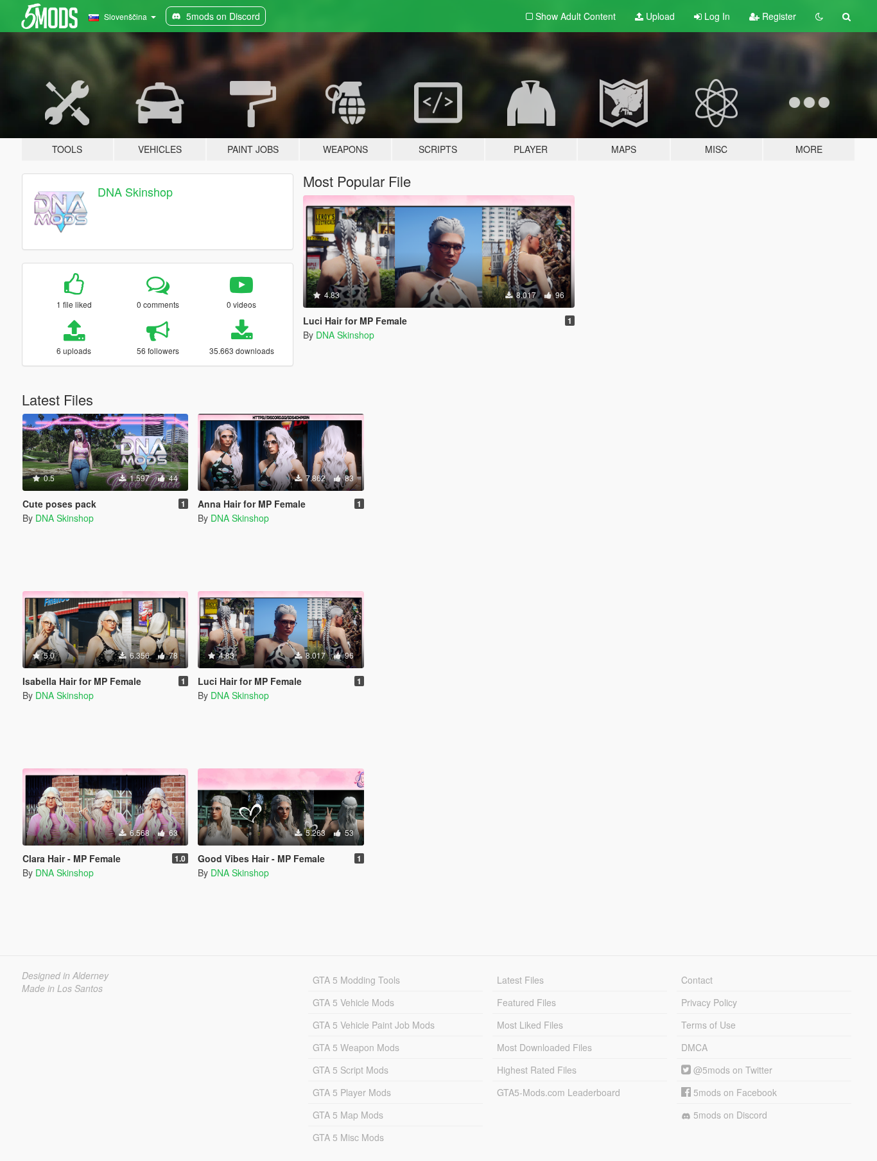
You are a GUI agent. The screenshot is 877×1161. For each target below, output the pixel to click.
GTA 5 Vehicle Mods (353, 1002)
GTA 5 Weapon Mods (356, 1047)
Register (778, 16)
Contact (697, 979)
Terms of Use (708, 1024)
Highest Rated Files (537, 1069)
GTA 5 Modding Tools (356, 979)
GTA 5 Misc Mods (348, 1137)
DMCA (694, 1047)
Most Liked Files (530, 1024)
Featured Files (526, 1002)
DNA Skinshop (135, 191)
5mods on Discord (729, 1114)
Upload (659, 16)
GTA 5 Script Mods (350, 1069)
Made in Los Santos (62, 988)
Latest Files (520, 979)
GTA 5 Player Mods (352, 1092)
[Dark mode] (819, 16)
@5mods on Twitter (731, 1069)
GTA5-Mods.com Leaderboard (558, 1092)
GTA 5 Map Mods (348, 1114)
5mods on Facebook (734, 1092)
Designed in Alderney (65, 975)
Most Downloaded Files (544, 1047)
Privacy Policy (709, 1002)
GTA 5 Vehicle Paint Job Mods (374, 1024)
